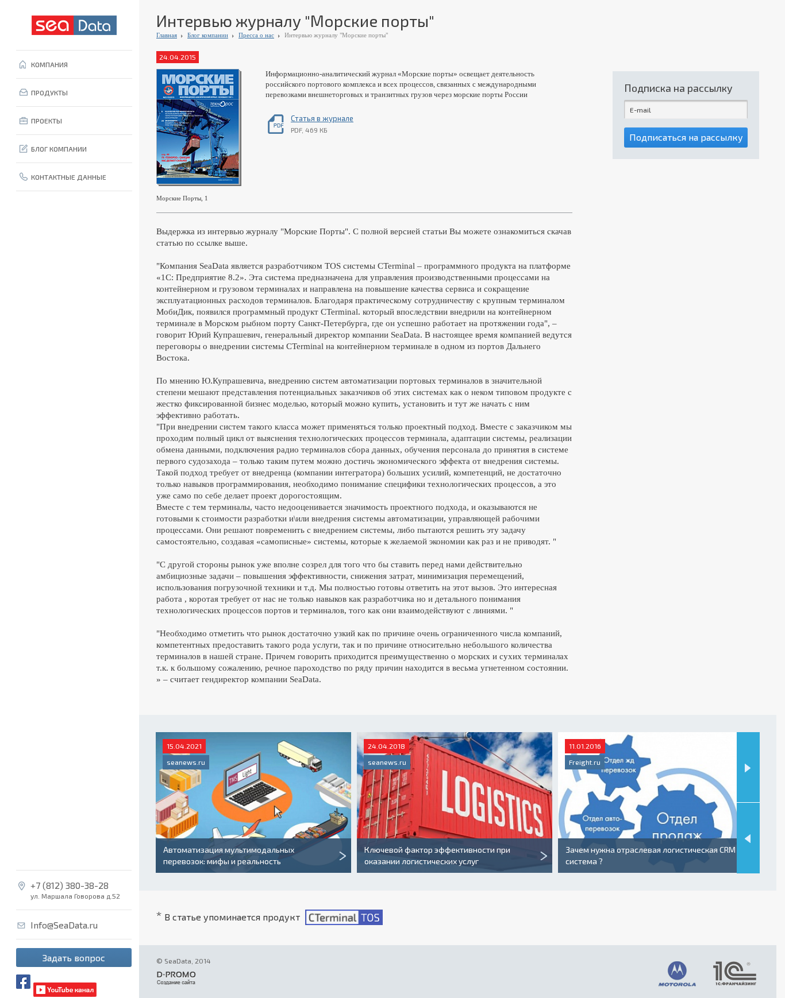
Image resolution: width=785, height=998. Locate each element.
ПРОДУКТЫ (49, 92)
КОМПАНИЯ (49, 64)
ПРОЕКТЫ (46, 121)
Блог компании (207, 35)
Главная (166, 35)
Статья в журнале (322, 118)
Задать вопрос (74, 957)
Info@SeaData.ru (64, 925)
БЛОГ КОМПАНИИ (59, 149)
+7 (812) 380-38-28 (69, 885)
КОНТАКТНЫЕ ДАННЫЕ (68, 177)
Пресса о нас (256, 35)
